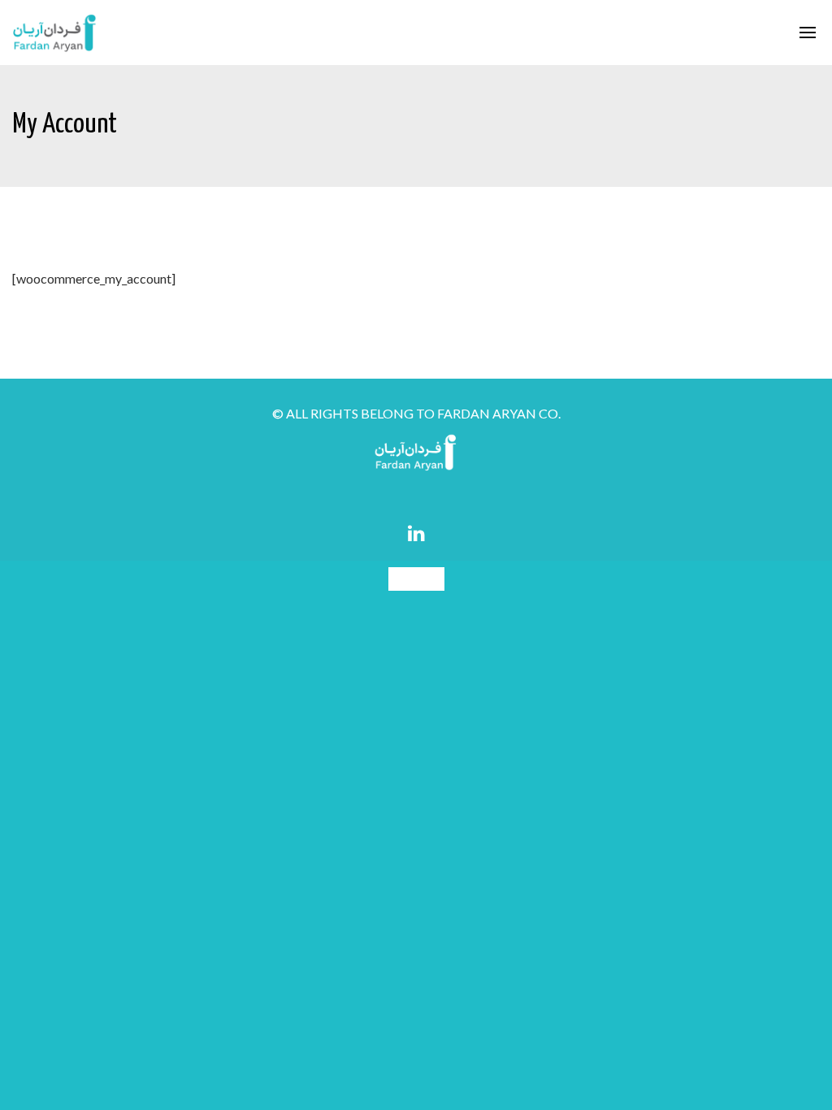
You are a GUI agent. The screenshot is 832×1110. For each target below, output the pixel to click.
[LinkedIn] (416, 533)
